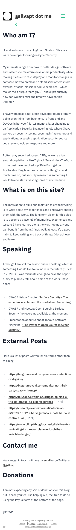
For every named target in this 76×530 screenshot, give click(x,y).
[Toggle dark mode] (16, 25)
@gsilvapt (9, 465)
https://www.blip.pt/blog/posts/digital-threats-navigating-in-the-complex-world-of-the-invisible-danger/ (39, 429)
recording (64, 302)
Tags (43, 524)
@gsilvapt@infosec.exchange (38, 527)
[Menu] (63, 17)
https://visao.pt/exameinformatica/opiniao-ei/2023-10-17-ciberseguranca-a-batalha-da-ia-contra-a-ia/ (39, 413)
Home (22, 524)
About (54, 524)
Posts (33, 524)
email (47, 460)
